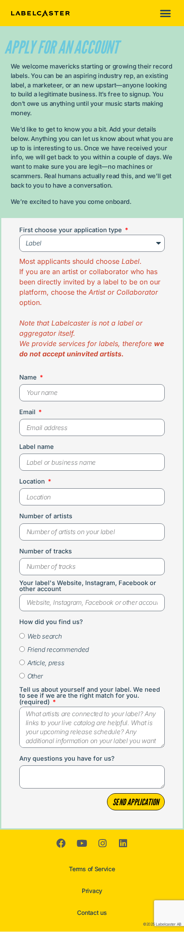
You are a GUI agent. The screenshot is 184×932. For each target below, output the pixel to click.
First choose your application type (71, 230)
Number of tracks (45, 551)
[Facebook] (61, 843)
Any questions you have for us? (67, 759)
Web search (44, 636)
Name (29, 377)
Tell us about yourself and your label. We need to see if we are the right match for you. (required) (89, 696)
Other (35, 676)
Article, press (46, 663)
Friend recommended (58, 649)
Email (28, 412)
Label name (36, 447)
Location (33, 481)
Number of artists (45, 516)
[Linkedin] (122, 843)
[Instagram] (102, 843)
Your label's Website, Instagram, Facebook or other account (87, 586)
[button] (166, 13)
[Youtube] (81, 843)
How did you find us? (51, 622)
